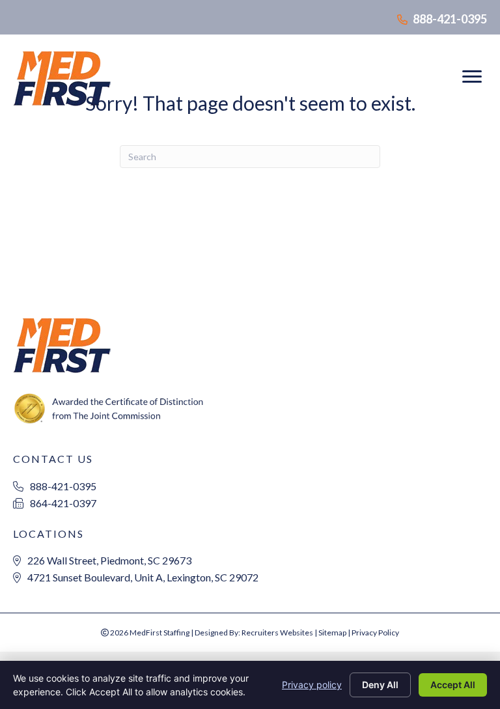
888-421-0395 (450, 19)
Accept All (452, 684)
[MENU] (472, 77)
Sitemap (332, 632)
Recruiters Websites (277, 632)
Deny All (380, 684)
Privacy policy (312, 684)
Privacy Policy (375, 632)
